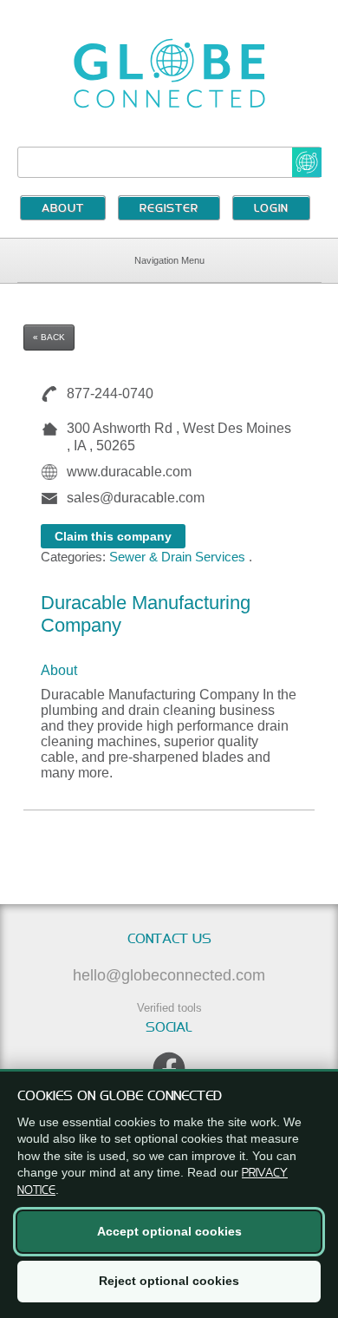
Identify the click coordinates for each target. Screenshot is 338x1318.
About (63, 209)
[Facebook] (169, 1068)
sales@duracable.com (136, 497)
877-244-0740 (110, 393)
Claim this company (113, 536)
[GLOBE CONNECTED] (169, 73)
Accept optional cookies (169, 1231)
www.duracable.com (129, 471)
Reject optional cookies (169, 1281)
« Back (49, 337)
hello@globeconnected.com (169, 975)
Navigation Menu (169, 260)
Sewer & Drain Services (177, 556)
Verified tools (169, 1007)
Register (169, 209)
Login (271, 209)
